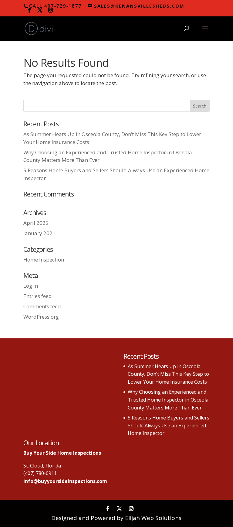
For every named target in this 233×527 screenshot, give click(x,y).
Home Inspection (43, 259)
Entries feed (37, 296)
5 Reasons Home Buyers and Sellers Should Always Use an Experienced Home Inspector (168, 425)
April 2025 (36, 222)
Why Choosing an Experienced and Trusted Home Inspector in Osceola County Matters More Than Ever (168, 399)
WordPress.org (41, 316)
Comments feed (42, 306)
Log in (30, 285)
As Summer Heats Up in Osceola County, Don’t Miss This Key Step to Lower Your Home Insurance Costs (168, 374)
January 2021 (39, 233)
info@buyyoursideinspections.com (65, 481)
